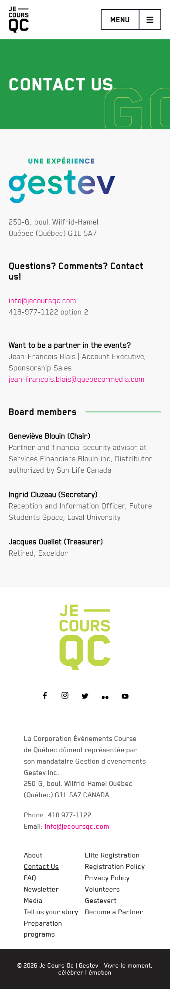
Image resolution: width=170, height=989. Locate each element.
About (33, 855)
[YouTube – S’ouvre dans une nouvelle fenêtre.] (125, 696)
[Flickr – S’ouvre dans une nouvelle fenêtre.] (105, 696)
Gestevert (101, 900)
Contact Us (41, 866)
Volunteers (102, 889)
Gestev (89, 965)
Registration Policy (115, 866)
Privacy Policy (107, 878)
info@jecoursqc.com (42, 300)
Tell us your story (51, 912)
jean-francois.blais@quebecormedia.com (77, 379)
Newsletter (41, 889)
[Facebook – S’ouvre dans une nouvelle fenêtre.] (44, 696)
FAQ (30, 878)
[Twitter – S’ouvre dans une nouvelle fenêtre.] (85, 696)
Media (33, 900)
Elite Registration (112, 855)
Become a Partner (114, 912)
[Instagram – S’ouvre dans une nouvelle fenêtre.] (64, 696)
